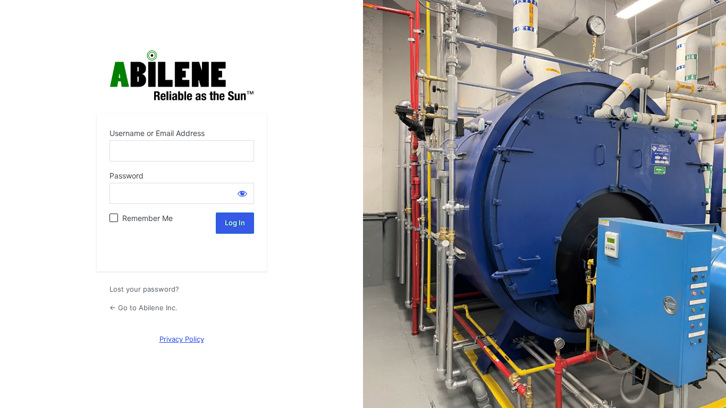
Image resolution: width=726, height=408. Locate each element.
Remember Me (147, 218)
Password (126, 175)
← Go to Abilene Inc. (143, 307)
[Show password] (242, 193)
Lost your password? (144, 289)
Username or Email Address (157, 133)
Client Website (182, 75)
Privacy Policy (181, 339)
